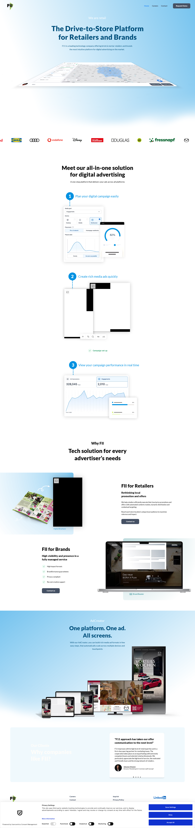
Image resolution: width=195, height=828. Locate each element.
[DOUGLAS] (135, 777)
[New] (131, 594)
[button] (51, 590)
